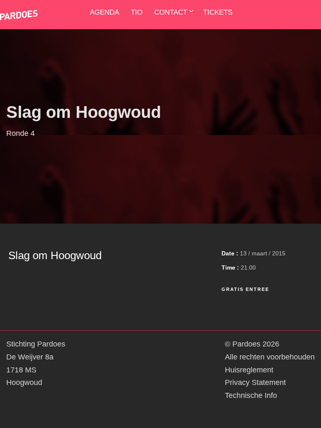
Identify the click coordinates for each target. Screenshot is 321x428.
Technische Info (251, 395)
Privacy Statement (255, 382)
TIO (137, 12)
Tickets (217, 12)
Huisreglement (249, 370)
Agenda (104, 12)
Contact (170, 12)
